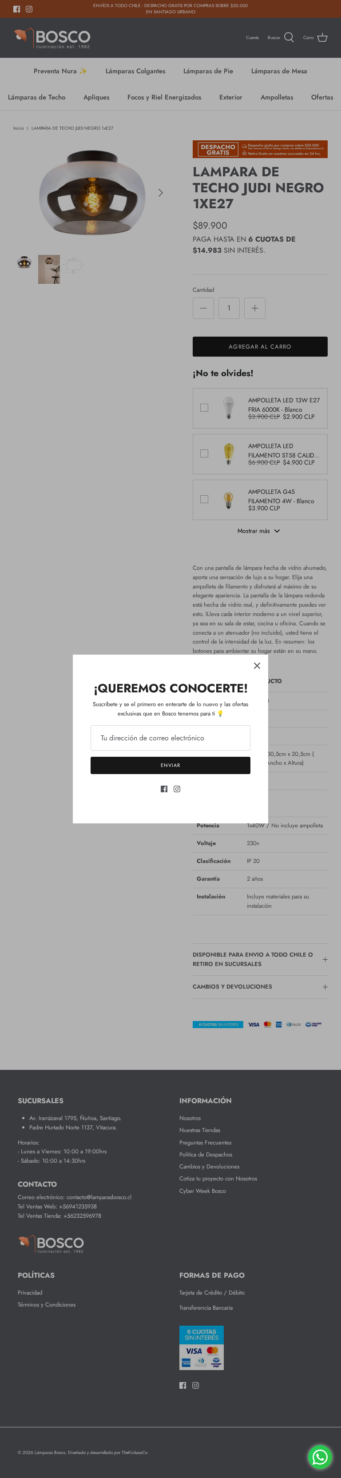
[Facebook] (164, 789)
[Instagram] (177, 789)
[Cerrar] (257, 665)
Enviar (170, 765)
